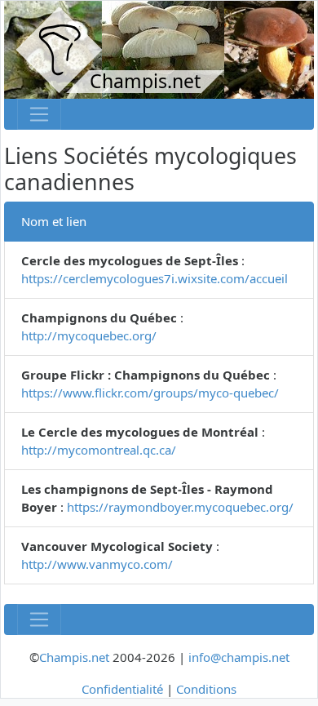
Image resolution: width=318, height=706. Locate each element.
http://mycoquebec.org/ (89, 335)
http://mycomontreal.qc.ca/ (98, 450)
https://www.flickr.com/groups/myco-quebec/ (150, 392)
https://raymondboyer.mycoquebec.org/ (180, 507)
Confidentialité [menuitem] (122, 689)
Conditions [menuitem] (206, 689)
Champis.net (74, 657)
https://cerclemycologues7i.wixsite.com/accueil (154, 278)
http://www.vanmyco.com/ (97, 564)
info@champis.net (238, 657)
